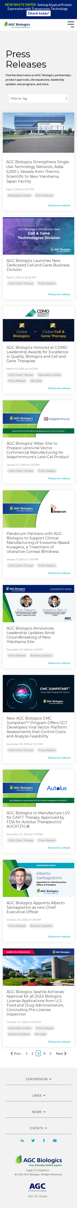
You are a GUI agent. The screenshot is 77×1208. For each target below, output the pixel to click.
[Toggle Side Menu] (70, 24)
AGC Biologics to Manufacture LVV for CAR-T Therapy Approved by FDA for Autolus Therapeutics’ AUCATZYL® (38, 820)
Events (36, 1128)
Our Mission (36, 1079)
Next (59, 1053)
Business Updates (41, 655)
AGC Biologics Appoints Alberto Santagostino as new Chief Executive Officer (36, 907)
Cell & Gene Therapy (20, 283)
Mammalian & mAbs (19, 195)
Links (36, 1095)
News (36, 1112)
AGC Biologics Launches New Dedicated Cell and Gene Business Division (38, 265)
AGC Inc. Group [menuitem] (37, 1196)
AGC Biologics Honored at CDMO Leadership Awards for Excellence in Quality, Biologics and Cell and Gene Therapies (37, 354)
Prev (17, 1053)
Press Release (44, 195)
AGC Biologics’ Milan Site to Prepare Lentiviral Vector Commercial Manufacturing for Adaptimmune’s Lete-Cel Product (38, 450)
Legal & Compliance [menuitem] (37, 1170)
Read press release (59, 205)
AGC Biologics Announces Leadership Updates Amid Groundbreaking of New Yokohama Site (31, 635)
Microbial (36, 380)
